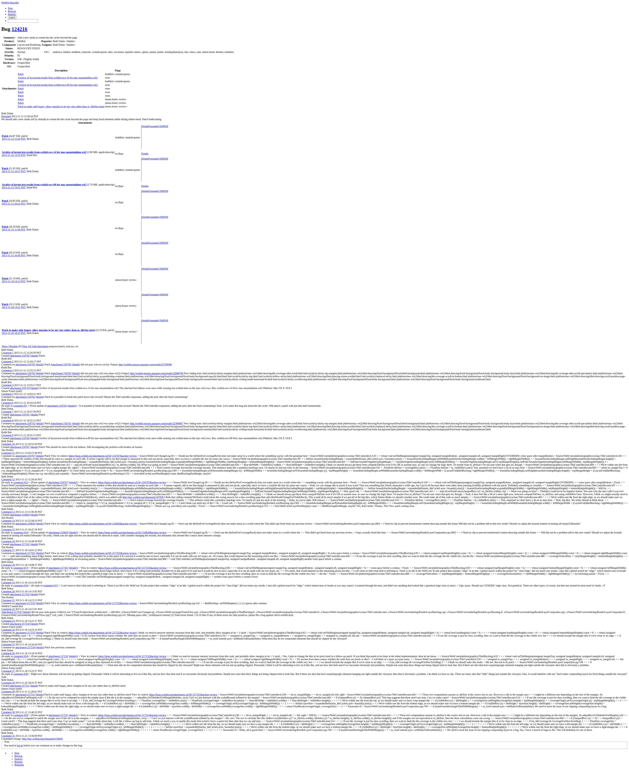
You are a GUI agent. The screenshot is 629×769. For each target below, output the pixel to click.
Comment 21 (8, 600)
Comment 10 (8, 444)
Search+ (12, 14)
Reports (18, 761)
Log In (12, 17)
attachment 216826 (20, 514)
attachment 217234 (20, 623)
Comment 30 (8, 712)
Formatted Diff (156, 126)
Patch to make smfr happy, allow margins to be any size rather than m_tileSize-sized (61, 106)
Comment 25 (8, 644)
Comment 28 (8, 682)
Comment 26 (8, 653)
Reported (6, 116)
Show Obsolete (10, 346)
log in (20, 745)
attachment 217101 (20, 544)
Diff (166, 126)
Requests (19, 764)
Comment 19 (8, 582)
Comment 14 (8, 520)
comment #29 (20, 715)
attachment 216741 (20, 414)
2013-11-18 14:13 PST (13, 281)
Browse (12, 11)
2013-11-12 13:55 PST (13, 155)
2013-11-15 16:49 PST (13, 255)
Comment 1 (7, 352)
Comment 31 (8, 735)
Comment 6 (7, 402)
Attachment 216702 (61, 364)
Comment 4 (7, 385)
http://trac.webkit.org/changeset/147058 (143, 497)
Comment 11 (8, 453)
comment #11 (20, 482)
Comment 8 (7, 420)
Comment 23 (8, 621)
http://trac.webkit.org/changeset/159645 (42, 738)
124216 (19, 29)
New (10, 8)
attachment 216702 (20, 355)
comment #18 (20, 585)
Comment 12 (8, 479)
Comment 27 (8, 671)
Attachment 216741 (61, 423)
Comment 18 (8, 565)
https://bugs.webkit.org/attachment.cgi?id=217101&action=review (103, 553)
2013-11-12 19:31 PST (13, 187)
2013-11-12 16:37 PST (13, 171)
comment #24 (20, 656)
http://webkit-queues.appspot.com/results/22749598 (145, 364)
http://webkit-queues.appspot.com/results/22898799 (156, 373)
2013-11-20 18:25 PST (13, 333)
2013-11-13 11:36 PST (13, 229)
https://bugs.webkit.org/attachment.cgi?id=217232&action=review (103, 603)
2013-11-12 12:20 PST (13, 139)
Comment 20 (8, 591)
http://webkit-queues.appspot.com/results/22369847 (156, 423)
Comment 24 (8, 629)
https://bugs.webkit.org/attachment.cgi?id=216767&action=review (103, 455)
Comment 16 (8, 541)
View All (26, 346)
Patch (21, 74)
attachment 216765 (20, 438)
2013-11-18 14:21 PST (13, 307)
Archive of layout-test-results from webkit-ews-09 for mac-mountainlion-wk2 (58, 84)
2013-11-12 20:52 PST (13, 203)
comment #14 (20, 532)
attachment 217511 (19, 685)
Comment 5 (7, 394)
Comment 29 (8, 691)
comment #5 (19, 405)
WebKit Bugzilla (10, 2)
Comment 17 (8, 550)
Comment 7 (7, 411)
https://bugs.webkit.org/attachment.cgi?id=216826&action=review (103, 523)
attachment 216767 (20, 447)
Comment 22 (8, 609)
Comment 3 (7, 370)
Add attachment (40, 346)
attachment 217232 (20, 594)
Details (144, 126)
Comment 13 (8, 511)
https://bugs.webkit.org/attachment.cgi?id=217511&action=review (183, 694)
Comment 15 (8, 529)
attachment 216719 (20, 388)
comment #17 (20, 567)
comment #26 (20, 674)
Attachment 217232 (11, 612)
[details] (34, 355)
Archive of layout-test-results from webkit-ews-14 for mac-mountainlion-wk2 (58, 77)
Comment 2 (7, 361)
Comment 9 (7, 435)
